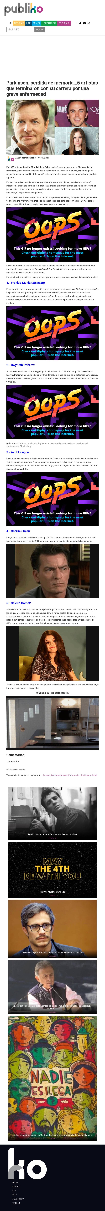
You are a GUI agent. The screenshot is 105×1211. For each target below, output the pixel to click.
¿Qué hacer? (49, 23)
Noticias (19, 23)
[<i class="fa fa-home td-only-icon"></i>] (10, 23)
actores (46, 775)
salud (94, 775)
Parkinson (86, 775)
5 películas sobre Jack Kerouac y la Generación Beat (52, 834)
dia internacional (59, 775)
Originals (64, 23)
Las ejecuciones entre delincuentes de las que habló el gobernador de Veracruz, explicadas (52, 1007)
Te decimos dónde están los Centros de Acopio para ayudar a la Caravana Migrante (52, 1135)
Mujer (36, 23)
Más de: (15, 770)
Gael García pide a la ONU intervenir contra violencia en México (52, 952)
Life (28, 23)
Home (15, 1182)
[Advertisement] (52, 57)
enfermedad (74, 775)
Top (56, 838)
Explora (51, 838)
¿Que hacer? (18, 1199)
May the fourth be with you (52, 892)
